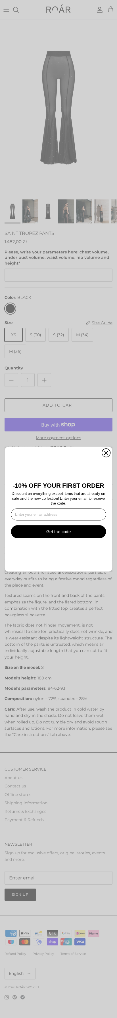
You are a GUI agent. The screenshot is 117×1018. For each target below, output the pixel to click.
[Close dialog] (106, 453)
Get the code (58, 531)
